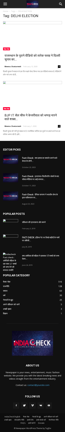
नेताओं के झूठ (36, 416)
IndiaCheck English (12, 416)
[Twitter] (24, 406)
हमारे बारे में (31, 423)
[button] (61, 4)
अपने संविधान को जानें (51, 416)
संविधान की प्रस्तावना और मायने (34, 222)
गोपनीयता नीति (53, 420)
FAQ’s (23, 423)
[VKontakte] (41, 406)
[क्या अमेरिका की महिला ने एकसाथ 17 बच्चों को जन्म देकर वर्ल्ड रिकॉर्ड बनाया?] (10, 262)
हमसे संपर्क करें (41, 420)
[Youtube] (49, 406)
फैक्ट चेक (6, 49)
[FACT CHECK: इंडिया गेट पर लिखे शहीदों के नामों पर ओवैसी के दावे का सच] (10, 239)
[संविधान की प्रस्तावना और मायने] (10, 224)
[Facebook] (16, 406)
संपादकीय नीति (19, 420)
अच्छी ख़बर (7, 420)
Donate (41, 423)
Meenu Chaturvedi (13, 66)
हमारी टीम (30, 420)
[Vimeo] (32, 406)
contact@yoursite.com (38, 385)
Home (5, 11)
